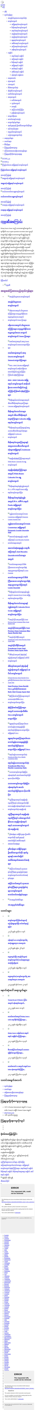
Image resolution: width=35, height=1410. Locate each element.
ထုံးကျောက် (11, 81)
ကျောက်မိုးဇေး (12, 116)
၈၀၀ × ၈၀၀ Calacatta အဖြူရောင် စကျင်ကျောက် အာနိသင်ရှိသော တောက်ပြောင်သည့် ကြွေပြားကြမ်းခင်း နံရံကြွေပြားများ (19, 387)
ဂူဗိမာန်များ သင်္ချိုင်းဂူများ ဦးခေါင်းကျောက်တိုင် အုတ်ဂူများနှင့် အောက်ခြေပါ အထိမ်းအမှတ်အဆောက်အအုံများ (18, 856)
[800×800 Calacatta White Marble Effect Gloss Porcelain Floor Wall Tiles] (19, 375)
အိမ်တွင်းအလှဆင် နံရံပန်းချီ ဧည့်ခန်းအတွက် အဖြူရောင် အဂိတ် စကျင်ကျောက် (19, 669)
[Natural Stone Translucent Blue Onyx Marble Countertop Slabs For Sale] (19, 758)
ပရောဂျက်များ (8, 138)
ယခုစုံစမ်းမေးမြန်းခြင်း (8, 1152)
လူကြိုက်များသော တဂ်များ (9, 1162)
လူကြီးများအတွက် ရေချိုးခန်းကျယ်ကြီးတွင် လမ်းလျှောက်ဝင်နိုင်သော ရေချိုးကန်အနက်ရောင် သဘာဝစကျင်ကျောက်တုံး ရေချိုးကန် (19, 821)
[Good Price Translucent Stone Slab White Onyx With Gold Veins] (19, 733)
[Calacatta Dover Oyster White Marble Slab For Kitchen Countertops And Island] (19, 598)
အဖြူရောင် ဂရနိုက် (17, 65)
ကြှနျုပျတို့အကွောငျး (10, 147)
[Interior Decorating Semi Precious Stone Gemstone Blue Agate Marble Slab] (19, 623)
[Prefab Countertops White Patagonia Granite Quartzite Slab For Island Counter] (19, 519)
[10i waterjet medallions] (15, 899)
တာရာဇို (13, 106)
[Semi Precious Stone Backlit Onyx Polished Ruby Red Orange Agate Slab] (19, 682)
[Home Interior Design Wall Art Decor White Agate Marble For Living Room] (19, 661)
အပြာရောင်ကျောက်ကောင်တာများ (11, 1165)
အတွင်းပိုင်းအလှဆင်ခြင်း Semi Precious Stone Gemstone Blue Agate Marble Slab (19, 630)
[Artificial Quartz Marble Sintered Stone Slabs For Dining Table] (19, 348)
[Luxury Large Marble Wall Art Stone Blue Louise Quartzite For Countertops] (19, 573)
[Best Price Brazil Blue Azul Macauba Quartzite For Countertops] (19, 543)
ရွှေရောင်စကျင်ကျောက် (18, 40)
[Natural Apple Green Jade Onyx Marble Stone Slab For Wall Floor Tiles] (19, 702)
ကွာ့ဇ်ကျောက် (15, 103)
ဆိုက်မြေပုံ (21, 1162)
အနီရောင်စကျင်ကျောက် (18, 49)
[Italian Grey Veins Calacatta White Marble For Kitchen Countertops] (19, 406)
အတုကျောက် (12, 97)
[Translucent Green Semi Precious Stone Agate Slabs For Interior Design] (19, 641)
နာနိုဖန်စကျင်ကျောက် (18, 113)
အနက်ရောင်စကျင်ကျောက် (19, 30)
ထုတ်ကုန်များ (8, 15)
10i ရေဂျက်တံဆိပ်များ (16, 905)
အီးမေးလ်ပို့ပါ (5, 1181)
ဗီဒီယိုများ (7, 144)
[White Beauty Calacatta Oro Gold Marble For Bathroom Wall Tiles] (19, 465)
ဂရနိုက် (10, 52)
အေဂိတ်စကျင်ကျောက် (15, 94)
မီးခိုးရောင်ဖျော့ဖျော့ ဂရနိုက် (21, 1171)
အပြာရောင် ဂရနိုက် (17, 59)
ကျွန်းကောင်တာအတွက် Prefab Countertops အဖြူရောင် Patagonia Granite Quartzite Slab (19, 528)
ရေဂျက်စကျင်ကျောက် (15, 132)
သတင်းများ (7, 141)
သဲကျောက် (11, 84)
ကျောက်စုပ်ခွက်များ (14, 122)
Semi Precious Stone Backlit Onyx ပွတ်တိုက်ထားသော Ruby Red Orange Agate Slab (19, 689)
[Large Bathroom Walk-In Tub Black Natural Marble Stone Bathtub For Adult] (19, 809)
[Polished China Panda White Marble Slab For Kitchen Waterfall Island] (19, 492)
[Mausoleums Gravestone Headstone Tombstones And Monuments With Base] (19, 843)
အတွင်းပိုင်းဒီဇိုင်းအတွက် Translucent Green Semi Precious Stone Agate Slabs (18, 647)
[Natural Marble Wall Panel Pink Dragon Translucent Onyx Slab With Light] (19, 778)
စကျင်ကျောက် (12, 21)
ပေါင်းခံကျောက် (16, 100)
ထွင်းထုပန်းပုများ (13, 128)
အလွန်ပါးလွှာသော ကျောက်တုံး (17, 18)
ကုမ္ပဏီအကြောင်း (11, 221)
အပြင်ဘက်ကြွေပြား (17, 109)
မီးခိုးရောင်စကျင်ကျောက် (19, 27)
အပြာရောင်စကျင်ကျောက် (19, 46)
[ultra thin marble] (19, 296)
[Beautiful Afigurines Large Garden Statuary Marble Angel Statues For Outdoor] (19, 878)
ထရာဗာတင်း (12, 78)
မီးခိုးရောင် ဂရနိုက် (17, 62)
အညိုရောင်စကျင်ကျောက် (19, 34)
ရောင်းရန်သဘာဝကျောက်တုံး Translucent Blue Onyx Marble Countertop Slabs (18, 765)
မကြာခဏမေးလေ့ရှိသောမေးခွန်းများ (15, 151)
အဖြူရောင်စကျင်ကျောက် (19, 24)
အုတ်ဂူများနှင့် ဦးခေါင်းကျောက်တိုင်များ (20, 125)
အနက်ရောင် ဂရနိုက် (17, 56)
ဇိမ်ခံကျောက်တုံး (13, 87)
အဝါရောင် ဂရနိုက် (17, 68)
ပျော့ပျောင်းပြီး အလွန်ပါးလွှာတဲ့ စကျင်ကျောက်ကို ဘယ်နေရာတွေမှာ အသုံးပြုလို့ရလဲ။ (19, 960)
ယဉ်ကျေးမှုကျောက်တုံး (15, 135)
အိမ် (5, 11)
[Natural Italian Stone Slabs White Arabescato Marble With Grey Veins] (19, 437)
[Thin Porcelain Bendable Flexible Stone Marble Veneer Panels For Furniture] (19, 320)
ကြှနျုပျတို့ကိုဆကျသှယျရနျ (13, 154)
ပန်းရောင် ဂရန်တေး (17, 75)
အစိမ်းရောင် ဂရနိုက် (17, 71)
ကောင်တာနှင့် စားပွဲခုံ (14, 119)
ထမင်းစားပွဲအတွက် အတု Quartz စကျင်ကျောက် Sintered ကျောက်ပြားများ (17, 356)
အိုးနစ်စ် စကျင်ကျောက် (15, 90)
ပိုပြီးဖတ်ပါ (4, 280)
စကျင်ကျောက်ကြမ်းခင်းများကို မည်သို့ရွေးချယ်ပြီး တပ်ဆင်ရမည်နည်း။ (18, 923)
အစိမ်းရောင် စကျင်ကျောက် (19, 43)
